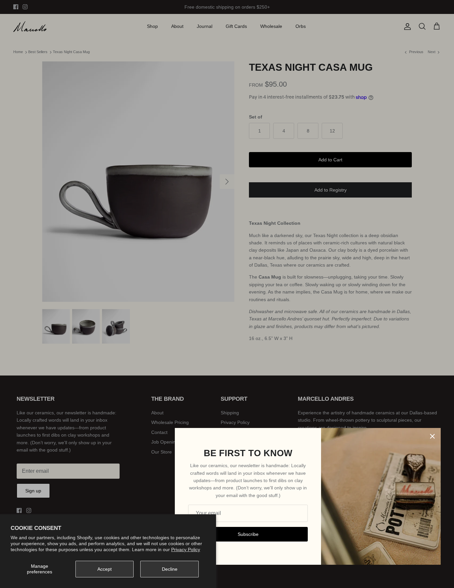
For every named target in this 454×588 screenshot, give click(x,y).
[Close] (432, 436)
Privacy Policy (185, 549)
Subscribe (248, 534)
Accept (104, 569)
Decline (169, 569)
